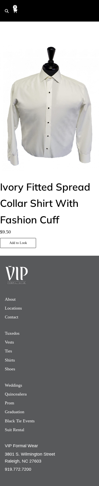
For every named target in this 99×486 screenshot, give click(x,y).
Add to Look (18, 243)
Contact (11, 317)
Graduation (14, 411)
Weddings (13, 385)
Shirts (10, 360)
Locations (13, 308)
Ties (8, 351)
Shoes (10, 369)
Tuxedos (12, 333)
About (10, 299)
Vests (9, 342)
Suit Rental (14, 429)
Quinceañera (16, 394)
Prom (9, 403)
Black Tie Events (20, 420)
